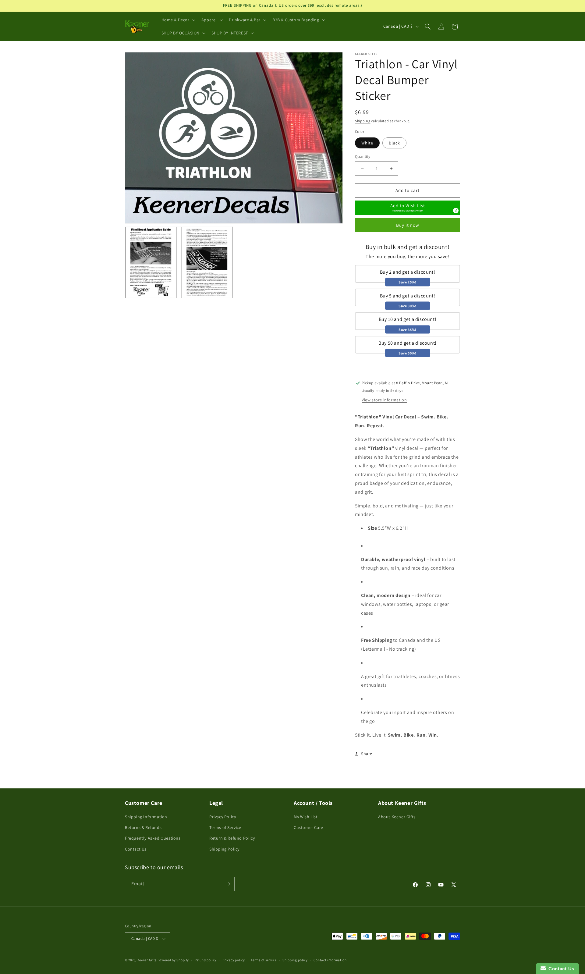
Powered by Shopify (173, 960)
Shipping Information (146, 816)
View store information (384, 400)
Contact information (330, 960)
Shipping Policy (224, 849)
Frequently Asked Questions (153, 838)
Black (394, 143)
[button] (178, 19)
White (367, 143)
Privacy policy (233, 960)
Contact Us (136, 849)
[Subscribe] (227, 884)
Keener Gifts (147, 960)
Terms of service (263, 960)
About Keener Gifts (397, 816)
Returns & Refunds (143, 827)
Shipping (362, 121)
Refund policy (205, 960)
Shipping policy (295, 960)
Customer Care (308, 827)
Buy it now (407, 225)
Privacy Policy (222, 816)
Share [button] (366, 753)
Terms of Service (225, 827)
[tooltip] (456, 210)
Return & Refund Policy (232, 838)
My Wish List (305, 816)
